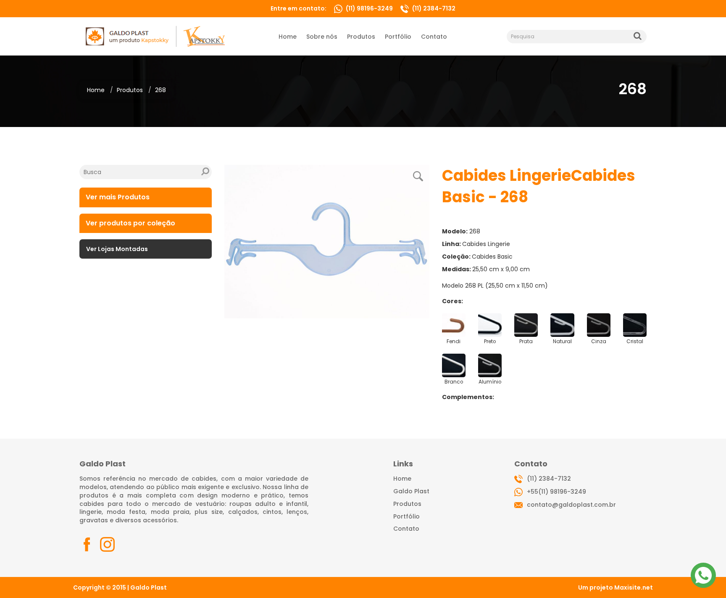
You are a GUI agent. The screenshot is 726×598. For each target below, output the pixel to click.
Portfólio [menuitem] (398, 36)
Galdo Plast (411, 491)
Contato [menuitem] (434, 36)
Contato (406, 528)
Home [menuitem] (288, 36)
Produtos (130, 90)
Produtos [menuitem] (361, 36)
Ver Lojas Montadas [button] (117, 249)
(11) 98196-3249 (369, 8)
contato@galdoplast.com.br (571, 504)
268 (160, 90)
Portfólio (406, 516)
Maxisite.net (633, 587)
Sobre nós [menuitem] (321, 36)
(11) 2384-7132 (433, 8)
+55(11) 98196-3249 (556, 491)
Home (96, 90)
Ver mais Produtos (118, 197)
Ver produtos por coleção (130, 223)
